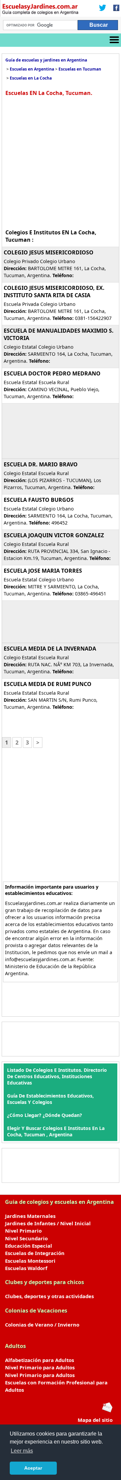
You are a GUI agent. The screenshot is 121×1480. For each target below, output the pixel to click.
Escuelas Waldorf (26, 1268)
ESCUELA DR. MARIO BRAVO (41, 464)
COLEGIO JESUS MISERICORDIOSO (48, 252)
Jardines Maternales (30, 1216)
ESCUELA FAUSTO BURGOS (39, 499)
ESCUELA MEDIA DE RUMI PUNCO (47, 684)
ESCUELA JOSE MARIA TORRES (43, 570)
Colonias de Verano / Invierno (42, 1324)
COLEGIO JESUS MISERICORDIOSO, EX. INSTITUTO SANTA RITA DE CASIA (54, 291)
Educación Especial (28, 1245)
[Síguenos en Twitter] (102, 8)
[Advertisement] (60, 162)
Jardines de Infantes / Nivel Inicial (48, 1223)
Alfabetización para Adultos (39, 1360)
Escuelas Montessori (30, 1260)
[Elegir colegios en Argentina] (40, 10)
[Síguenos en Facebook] (114, 8)
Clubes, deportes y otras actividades (49, 1296)
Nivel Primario (23, 1230)
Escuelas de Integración (35, 1253)
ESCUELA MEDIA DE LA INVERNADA (50, 648)
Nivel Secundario (26, 1238)
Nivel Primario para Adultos (40, 1367)
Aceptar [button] (33, 1468)
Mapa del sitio (95, 1419)
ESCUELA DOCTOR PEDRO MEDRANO (52, 373)
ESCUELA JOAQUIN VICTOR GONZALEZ (54, 535)
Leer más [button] (22, 1451)
